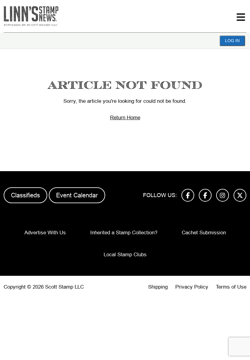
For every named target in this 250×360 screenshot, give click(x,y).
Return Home (125, 118)
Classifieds (25, 195)
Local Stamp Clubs (125, 254)
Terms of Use (231, 287)
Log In (232, 40)
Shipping (158, 287)
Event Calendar (77, 195)
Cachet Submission (204, 233)
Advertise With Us (45, 233)
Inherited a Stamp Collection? (123, 233)
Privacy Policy (191, 287)
